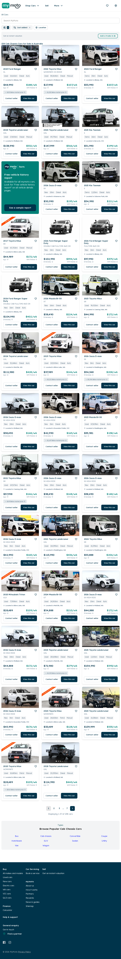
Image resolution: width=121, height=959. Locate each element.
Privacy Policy (24, 952)
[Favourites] (107, 5)
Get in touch (8, 929)
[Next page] (72, 808)
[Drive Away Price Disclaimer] (92, 88)
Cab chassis (45, 836)
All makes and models (13, 873)
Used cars (7, 877)
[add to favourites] (35, 69)
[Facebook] (4, 942)
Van (17, 845)
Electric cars (8, 885)
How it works (31, 890)
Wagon (46, 845)
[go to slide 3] (20, 64)
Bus (16, 836)
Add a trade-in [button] (106, 36)
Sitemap (30, 906)
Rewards (30, 898)
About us (30, 885)
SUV (46, 841)
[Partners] (115, 5)
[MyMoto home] (11, 5)
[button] (6, 27)
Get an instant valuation (53, 873)
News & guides (32, 902)
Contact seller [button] (11, 98)
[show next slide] (35, 57)
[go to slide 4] (22, 64)
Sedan (75, 841)
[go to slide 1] (16, 64)
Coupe (104, 836)
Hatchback (17, 841)
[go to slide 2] (18, 64)
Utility (104, 841)
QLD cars (7, 898)
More (56, 5)
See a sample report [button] (20, 207)
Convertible (75, 836)
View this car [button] (28, 98)
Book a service (33, 873)
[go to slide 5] (24, 64)
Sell (47, 5)
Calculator (7, 910)
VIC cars (7, 893)
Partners (30, 894)
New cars (7, 881)
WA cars (6, 889)
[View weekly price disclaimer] (36, 88)
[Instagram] (9, 942)
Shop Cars (30, 5)
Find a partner (15, 934)
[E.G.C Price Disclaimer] (7, 88)
